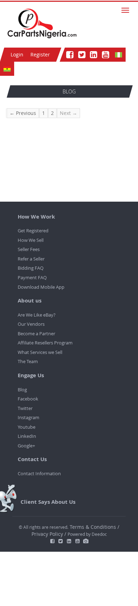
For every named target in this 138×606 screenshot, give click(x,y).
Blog (22, 389)
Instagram (28, 417)
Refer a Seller (31, 259)
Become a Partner (36, 333)
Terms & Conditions (93, 527)
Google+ (26, 445)
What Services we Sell (40, 352)
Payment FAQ (32, 277)
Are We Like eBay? (37, 315)
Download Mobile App (41, 287)
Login (17, 54)
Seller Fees (29, 249)
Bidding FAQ (31, 268)
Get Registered (33, 230)
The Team (28, 361)
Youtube (26, 427)
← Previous (23, 113)
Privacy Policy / (48, 534)
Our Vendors (31, 324)
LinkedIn (27, 436)
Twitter (25, 408)
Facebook (28, 399)
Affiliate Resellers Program (45, 342)
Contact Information (39, 473)
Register (40, 54)
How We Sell (31, 240)
